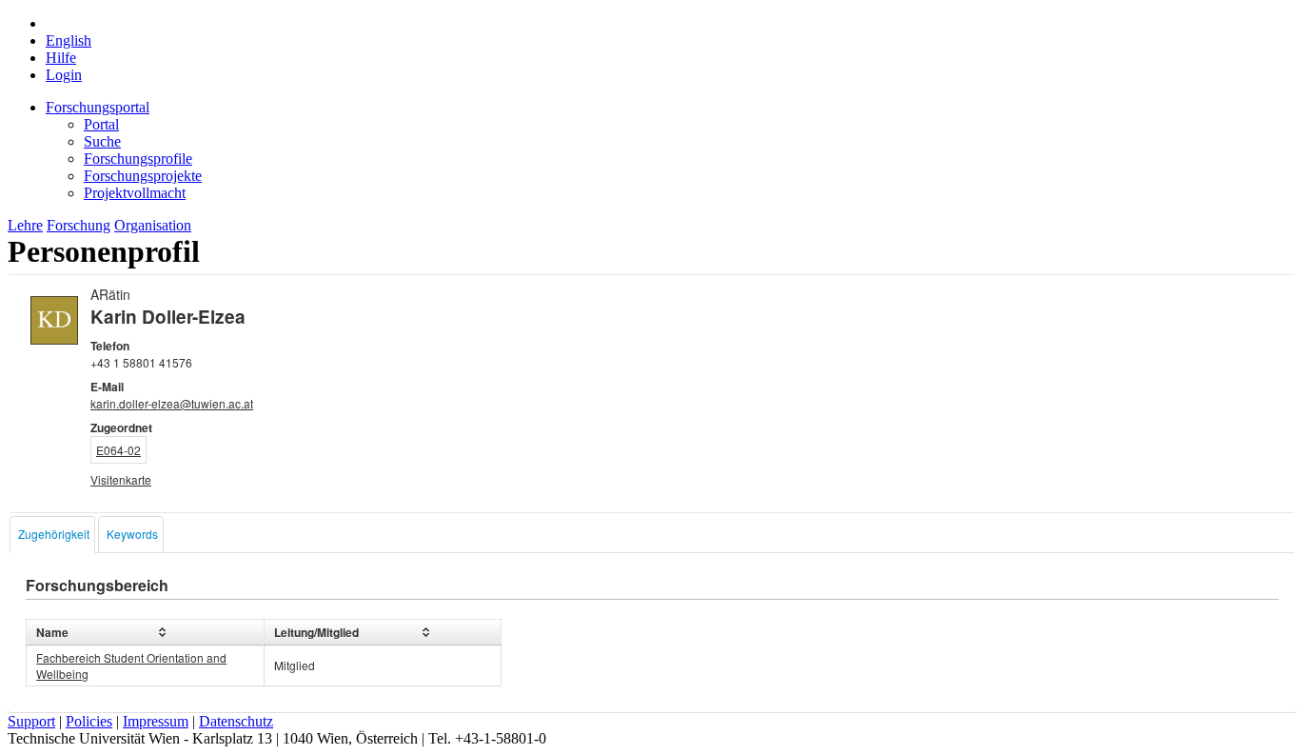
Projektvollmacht (135, 193)
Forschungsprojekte (143, 176)
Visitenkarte (120, 479)
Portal (101, 124)
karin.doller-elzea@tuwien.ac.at (171, 403)
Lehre (25, 225)
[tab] (52, 534)
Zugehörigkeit (53, 534)
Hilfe (61, 58)
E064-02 (118, 450)
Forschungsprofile (138, 158)
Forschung (78, 225)
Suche (102, 141)
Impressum (155, 721)
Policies (89, 721)
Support (31, 721)
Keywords (132, 534)
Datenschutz (236, 721)
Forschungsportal (97, 107)
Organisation (152, 225)
